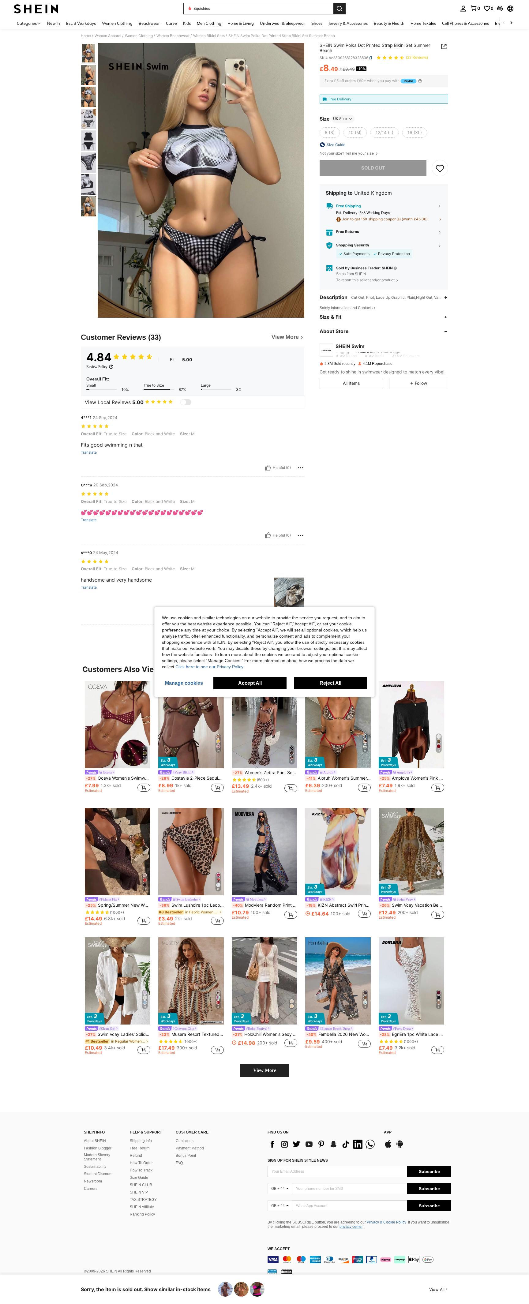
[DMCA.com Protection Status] (286, 1271)
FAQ (179, 1163)
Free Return (140, 1148)
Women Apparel (108, 36)
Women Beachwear (172, 36)
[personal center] (463, 8)
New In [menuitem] (53, 23)
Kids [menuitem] (187, 23)
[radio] (330, 132)
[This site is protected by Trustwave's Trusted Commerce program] (272, 1271)
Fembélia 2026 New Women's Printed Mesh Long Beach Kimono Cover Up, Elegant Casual (338, 1034)
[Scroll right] (511, 23)
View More (264, 1070)
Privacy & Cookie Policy (386, 1222)
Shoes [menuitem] (316, 23)
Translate (89, 452)
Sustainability (95, 1166)
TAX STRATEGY (143, 1199)
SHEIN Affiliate (142, 1207)
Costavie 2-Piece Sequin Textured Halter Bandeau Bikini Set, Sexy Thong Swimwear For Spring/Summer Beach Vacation (191, 778)
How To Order (141, 1163)
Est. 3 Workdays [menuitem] (81, 23)
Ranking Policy (142, 1214)
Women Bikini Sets (209, 36)
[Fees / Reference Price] (340, 69)
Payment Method (190, 1148)
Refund (136, 1155)
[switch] (185, 402)
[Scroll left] (504, 23)
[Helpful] (268, 467)
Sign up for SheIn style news (298, 1160)
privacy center (351, 1226)
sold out (373, 168)
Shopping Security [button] (352, 245)
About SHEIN (95, 1141)
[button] (500, 8)
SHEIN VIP (139, 1192)
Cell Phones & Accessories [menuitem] (465, 23)
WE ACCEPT (279, 1249)
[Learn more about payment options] (420, 81)
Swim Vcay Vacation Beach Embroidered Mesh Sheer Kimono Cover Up (412, 905)
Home (86, 36)
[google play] (400, 1147)
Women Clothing (139, 36)
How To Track (141, 1170)
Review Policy (96, 367)
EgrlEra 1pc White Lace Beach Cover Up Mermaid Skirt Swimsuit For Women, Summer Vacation (412, 1034)
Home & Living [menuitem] (240, 23)
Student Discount (98, 1174)
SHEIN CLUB (141, 1185)
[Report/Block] (300, 467)
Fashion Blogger (97, 1148)
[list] (323, 1144)
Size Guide (139, 1177)
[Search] (339, 8)
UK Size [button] (340, 118)
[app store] (388, 1147)
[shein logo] (36, 8)
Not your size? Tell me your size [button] (347, 153)
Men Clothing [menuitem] (209, 23)
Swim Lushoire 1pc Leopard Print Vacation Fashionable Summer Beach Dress (191, 905)
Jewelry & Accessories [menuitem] (348, 23)
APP (388, 1132)
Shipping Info (141, 1141)
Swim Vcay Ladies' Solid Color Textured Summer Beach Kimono (118, 1034)
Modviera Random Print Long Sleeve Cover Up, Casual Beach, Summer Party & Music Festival (265, 905)
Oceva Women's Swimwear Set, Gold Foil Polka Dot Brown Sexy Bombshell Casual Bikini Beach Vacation (118, 778)
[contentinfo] (359, 1259)
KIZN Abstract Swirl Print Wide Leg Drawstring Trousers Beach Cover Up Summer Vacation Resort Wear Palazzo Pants (338, 905)
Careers (90, 1188)
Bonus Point (186, 1155)
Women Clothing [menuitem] (117, 23)
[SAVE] (440, 168)
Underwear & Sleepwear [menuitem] (282, 23)
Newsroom (93, 1181)
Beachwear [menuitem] (149, 23)
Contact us (184, 1141)
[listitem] (117, 740)
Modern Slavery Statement (97, 1157)
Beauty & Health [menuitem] (389, 23)
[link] (475, 8)
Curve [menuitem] (171, 23)
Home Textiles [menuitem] (423, 23)
